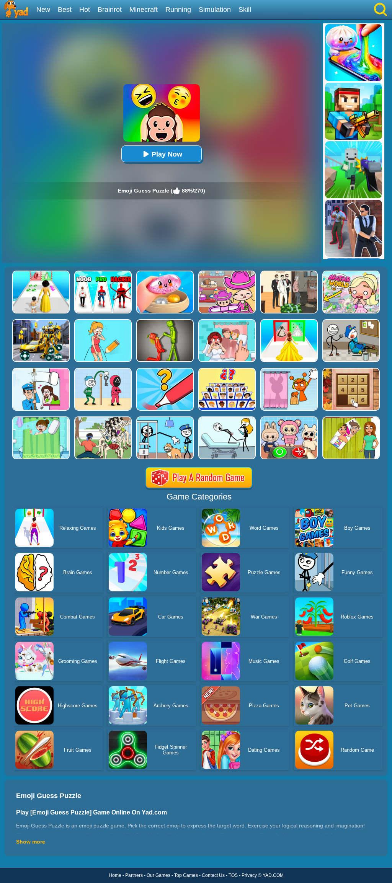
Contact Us (213, 875)
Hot (84, 9)
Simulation (215, 9)
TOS (233, 875)
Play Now (167, 154)
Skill (244, 9)
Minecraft (143, 9)
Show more (30, 842)
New (43, 9)
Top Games (186, 875)
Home (115, 875)
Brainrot (110, 9)
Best (65, 9)
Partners (134, 875)
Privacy (249, 875)
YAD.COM (273, 875)
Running (178, 9)
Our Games (158, 875)
